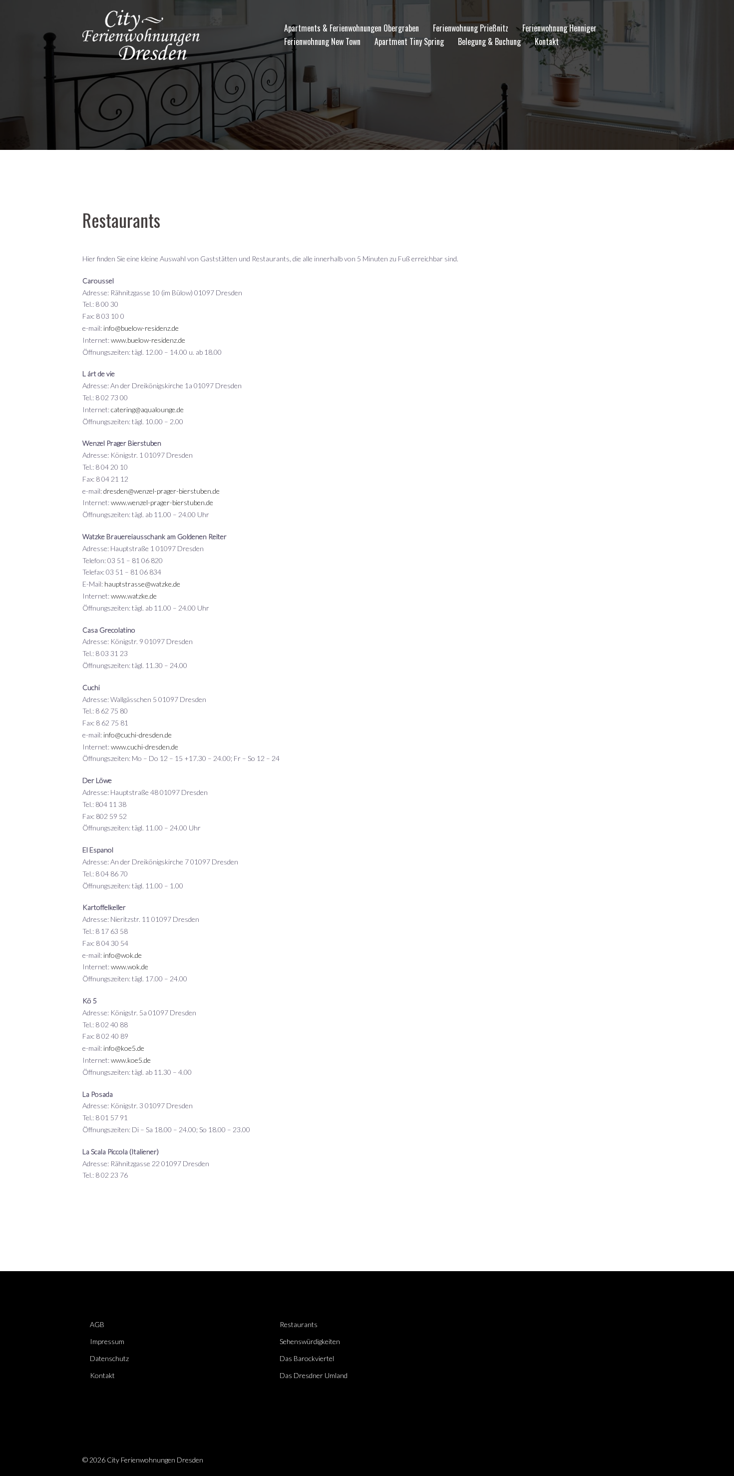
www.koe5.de (131, 1060)
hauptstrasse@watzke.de (142, 584)
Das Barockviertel (307, 1358)
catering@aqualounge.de (147, 409)
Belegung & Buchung (489, 41)
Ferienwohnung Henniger (559, 28)
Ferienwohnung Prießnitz (470, 28)
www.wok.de (129, 966)
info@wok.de (122, 955)
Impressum (107, 1341)
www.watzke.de (134, 596)
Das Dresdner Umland (314, 1375)
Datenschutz (109, 1358)
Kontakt (547, 41)
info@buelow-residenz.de (141, 328)
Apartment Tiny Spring (409, 41)
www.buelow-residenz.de (148, 340)
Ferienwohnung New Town (322, 41)
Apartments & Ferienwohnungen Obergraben (351, 28)
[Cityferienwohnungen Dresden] (141, 33)
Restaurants (299, 1324)
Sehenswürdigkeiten (310, 1341)
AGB (97, 1324)
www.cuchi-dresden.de (144, 746)
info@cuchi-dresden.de (137, 735)
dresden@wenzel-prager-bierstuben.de (161, 491)
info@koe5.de (123, 1048)
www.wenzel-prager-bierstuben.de (162, 502)
